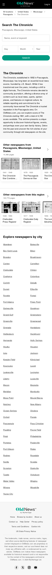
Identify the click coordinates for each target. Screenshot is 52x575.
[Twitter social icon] (23, 567)
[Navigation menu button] (3, 4)
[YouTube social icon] (35, 567)
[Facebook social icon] (16, 567)
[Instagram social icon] (29, 567)
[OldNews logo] (25, 3)
